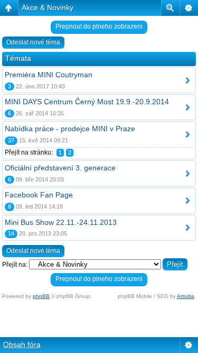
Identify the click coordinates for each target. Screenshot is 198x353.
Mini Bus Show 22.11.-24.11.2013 (61, 222)
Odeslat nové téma (33, 42)
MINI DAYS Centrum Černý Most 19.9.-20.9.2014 (87, 101)
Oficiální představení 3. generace (60, 168)
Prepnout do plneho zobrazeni (99, 26)
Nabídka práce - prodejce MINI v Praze (70, 128)
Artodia (185, 296)
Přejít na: (14, 264)
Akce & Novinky (47, 7)
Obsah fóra (22, 344)
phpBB (41, 296)
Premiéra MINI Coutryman (48, 74)
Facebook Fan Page (39, 195)
